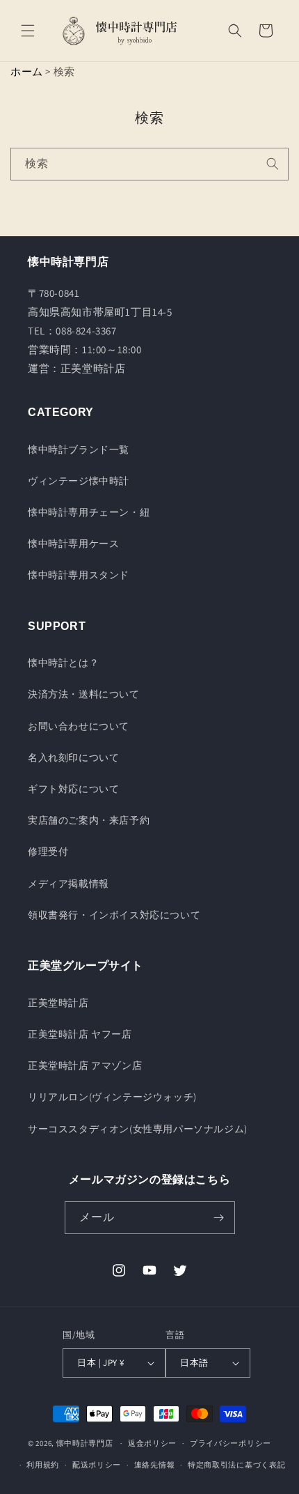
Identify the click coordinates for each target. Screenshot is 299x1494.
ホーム (26, 71)
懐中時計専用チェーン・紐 (89, 512)
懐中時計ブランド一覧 (78, 449)
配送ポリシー (96, 1465)
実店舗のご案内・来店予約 (89, 820)
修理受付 (48, 851)
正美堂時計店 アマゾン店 (85, 1065)
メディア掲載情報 (68, 883)
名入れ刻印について (73, 757)
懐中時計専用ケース (73, 543)
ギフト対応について (73, 789)
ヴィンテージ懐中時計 (78, 481)
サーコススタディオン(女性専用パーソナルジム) (138, 1129)
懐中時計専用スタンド (78, 575)
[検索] (272, 163)
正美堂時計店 (58, 1002)
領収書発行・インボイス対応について (114, 915)
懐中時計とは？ (63, 662)
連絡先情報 (154, 1465)
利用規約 (42, 1465)
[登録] (219, 1217)
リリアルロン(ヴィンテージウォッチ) (112, 1097)
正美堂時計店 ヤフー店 (80, 1034)
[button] (28, 30)
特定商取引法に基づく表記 (236, 1465)
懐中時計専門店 (84, 1443)
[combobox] (149, 164)
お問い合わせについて (78, 726)
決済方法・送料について (84, 694)
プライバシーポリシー (230, 1443)
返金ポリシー (152, 1443)
